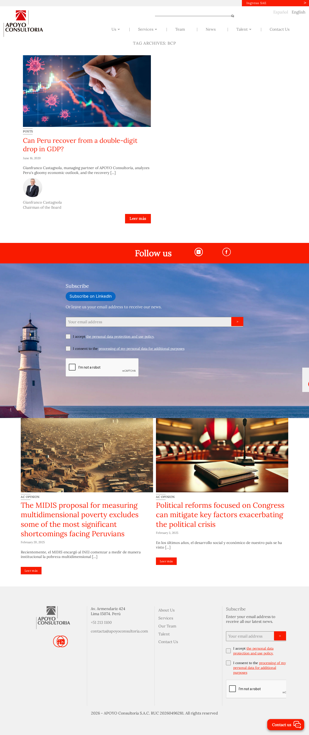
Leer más (138, 218)
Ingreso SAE (256, 3)
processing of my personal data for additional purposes (141, 348)
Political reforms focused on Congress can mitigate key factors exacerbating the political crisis (220, 515)
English (298, 12)
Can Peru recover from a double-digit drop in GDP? (80, 144)
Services (165, 618)
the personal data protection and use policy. (120, 336)
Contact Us (168, 641)
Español (280, 12)
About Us (166, 610)
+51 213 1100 (101, 622)
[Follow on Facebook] (226, 252)
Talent (164, 634)
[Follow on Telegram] (199, 252)
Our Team (167, 626)
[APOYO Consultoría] (28, 23)
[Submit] (230, 16)
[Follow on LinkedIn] (62, 641)
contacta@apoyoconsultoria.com (119, 631)
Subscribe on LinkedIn (91, 296)
